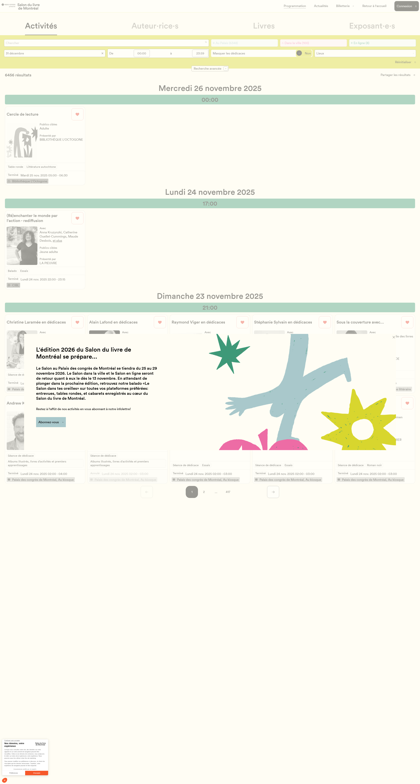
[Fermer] (393, 337)
